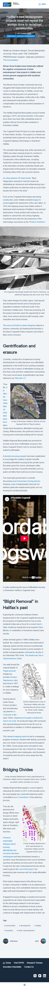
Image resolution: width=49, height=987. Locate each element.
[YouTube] (39, 975)
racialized (8, 930)
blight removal (9, 671)
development (24, 926)
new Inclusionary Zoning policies (26, 481)
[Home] (24, 984)
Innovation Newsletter (12, 967)
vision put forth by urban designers (21, 325)
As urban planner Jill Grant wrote (17, 178)
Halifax (37, 926)
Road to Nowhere (37, 222)
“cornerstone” (23, 797)
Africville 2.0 (20, 378)
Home (8, 963)
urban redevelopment (25, 930)
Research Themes (34, 963)
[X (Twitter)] (35, 975)
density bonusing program (16, 456)
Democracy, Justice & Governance (21, 36)
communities (9, 926)
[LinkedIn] (44, 975)
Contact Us (29, 967)
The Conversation (10, 60)
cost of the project (26, 869)
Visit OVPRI (19, 963)
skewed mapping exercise (18, 736)
